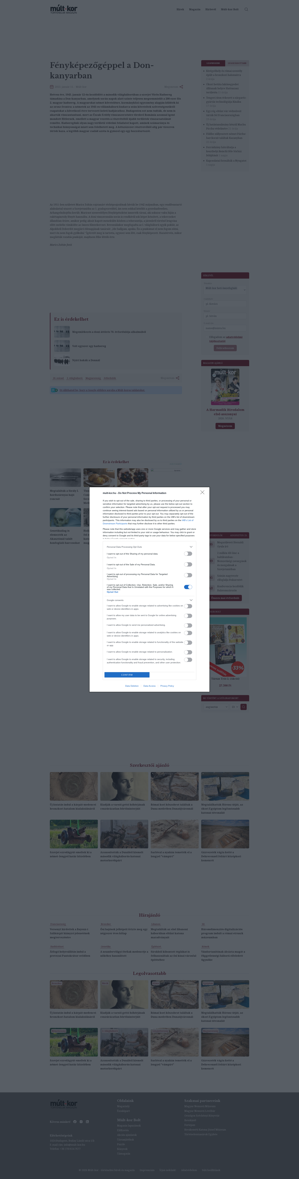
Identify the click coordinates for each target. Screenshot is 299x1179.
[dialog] (149, 589)
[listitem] (149, 546)
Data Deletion (132, 686)
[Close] (203, 493)
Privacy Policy (167, 686)
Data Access (149, 686)
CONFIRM (127, 675)
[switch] (188, 554)
